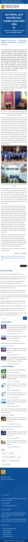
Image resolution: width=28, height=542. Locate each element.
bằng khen (7, 258)
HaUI (4, 258)
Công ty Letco (20, 3)
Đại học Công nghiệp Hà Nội (9, 528)
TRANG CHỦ (7, 30)
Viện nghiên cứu (13, 3)
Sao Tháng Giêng (6, 464)
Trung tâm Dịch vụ (4, 3)
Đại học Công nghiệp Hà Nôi (8, 457)
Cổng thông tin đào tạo (8, 536)
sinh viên (7, 256)
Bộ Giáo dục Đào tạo (15, 258)
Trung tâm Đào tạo (17, 1)
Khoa (11, 1)
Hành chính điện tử (7, 532)
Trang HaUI (3, 1)
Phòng (8, 1)
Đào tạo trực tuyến (7, 534)
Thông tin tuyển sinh (7, 530)
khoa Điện (11, 256)
